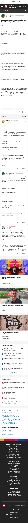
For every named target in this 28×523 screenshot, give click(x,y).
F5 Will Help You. (10, 411)
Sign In (24, 6)
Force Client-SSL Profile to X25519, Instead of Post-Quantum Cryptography (14, 368)
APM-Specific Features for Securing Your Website (14, 382)
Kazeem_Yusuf (15, 360)
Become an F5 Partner (14, 494)
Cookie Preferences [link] (14, 517)
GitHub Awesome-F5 (7, 434)
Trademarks (9, 509)
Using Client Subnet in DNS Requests (14, 402)
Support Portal (14, 485)
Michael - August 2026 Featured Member (11, 278)
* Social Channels (7, 430)
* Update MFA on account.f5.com (11, 425)
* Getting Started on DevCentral (10, 416)
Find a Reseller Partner (14, 491)
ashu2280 (14, 355)
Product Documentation (14, 463)
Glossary (14, 466)
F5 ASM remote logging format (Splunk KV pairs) (15, 349)
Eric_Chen (13, 403)
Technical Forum (6, 10)
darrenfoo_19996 (10, 15)
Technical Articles (14, 450)
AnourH (13, 384)
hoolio (7, 120)
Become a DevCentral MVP (14, 457)
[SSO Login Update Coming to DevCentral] (14, 323)
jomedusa (14, 365)
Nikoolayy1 (13, 398)
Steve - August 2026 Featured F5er (12, 305)
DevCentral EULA (14, 454)
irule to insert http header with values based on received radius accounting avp (15, 358)
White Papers (14, 465)
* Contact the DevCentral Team (10, 423)
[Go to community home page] (10, 6)
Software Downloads (14, 483)
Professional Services (14, 480)
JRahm (13, 393)
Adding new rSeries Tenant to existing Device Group (14, 363)
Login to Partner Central (14, 495)
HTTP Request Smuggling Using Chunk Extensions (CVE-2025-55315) (14, 387)
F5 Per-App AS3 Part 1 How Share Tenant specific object (15, 397)
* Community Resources (8, 422)
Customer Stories (14, 468)
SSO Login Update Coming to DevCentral (10, 333)
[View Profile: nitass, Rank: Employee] (3, 227)
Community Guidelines (14, 453)
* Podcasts (5, 429)
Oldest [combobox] (24, 116)
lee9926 (14, 350)
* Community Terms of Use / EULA (11, 419)
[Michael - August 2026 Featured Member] (14, 267)
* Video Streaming (7, 432)
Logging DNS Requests (10, 392)
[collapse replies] (14, 119)
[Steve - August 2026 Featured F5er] (14, 296)
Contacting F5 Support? (8, 412)
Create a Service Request (14, 482)
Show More (14, 372)
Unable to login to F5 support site (13, 353)
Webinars (14, 469)
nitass (7, 227)
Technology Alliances (14, 492)
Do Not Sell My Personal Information (14, 514)
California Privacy (14, 512)
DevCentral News (5, 281)
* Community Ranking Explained (10, 420)
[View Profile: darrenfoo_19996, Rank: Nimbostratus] (3, 16)
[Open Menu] (26, 11)
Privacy (19, 509)
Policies (15, 509)
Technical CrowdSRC (14, 451)
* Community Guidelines (8, 418)
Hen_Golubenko (15, 389)
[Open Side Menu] (2, 6)
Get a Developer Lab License (14, 456)
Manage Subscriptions (14, 479)
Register (19, 6)
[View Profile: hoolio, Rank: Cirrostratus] (3, 121)
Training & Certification (14, 472)
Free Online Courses (14, 471)
